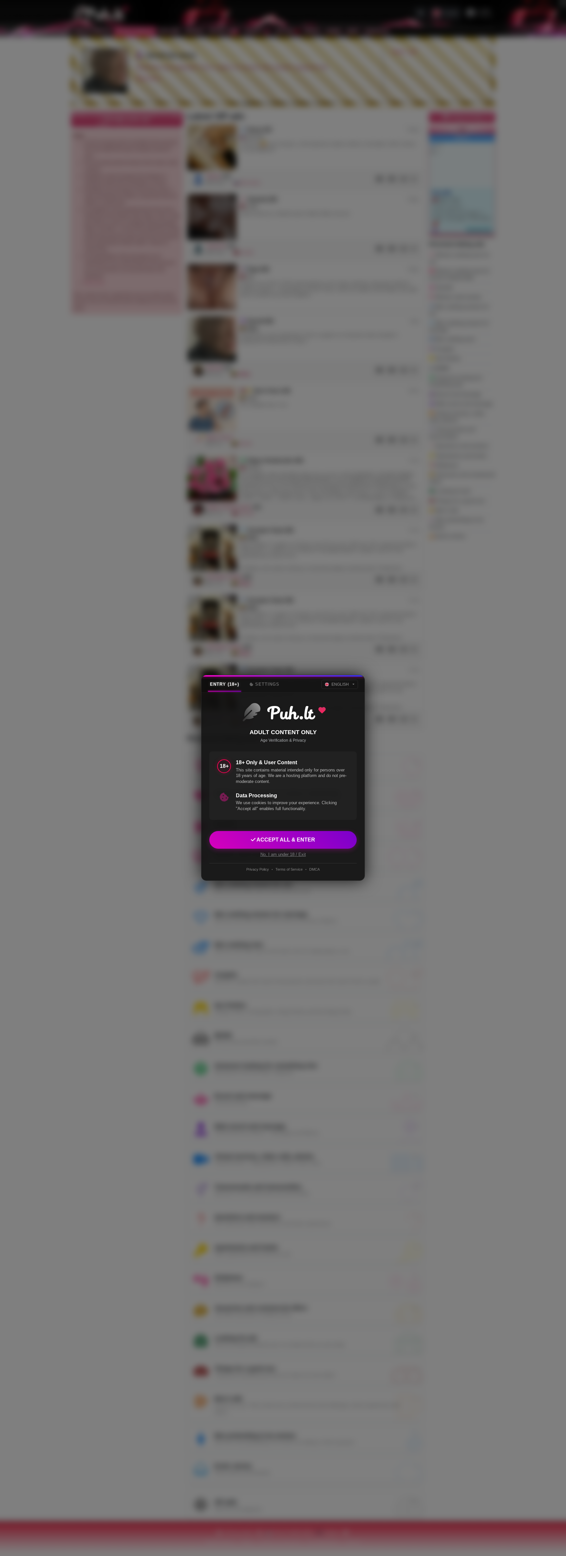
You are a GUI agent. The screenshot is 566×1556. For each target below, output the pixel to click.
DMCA (314, 869)
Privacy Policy (257, 869)
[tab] (224, 684)
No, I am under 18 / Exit (283, 854)
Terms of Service (289, 869)
